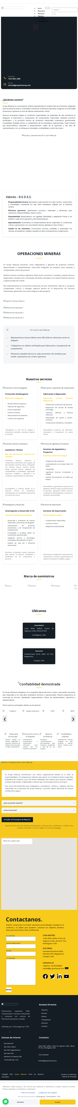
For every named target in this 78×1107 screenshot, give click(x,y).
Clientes (41, 16)
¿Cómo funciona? (10, 810)
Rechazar (20, 1102)
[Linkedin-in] (59, 976)
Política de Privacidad (28, 1093)
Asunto (9, 951)
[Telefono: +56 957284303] (56, 966)
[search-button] (53, 14)
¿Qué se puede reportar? (13, 803)
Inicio (40, 8)
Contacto (41, 19)
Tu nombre (10, 936)
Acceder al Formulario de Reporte (17, 819)
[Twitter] (52, 976)
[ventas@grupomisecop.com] (56, 968)
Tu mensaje (10, 958)
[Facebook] (45, 976)
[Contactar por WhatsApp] (6, 1101)
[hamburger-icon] (47, 8)
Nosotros (41, 11)
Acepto (57, 1102)
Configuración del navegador (47, 1093)
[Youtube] (66, 976)
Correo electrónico (13, 943)
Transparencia (43, 21)
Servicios (41, 13)
